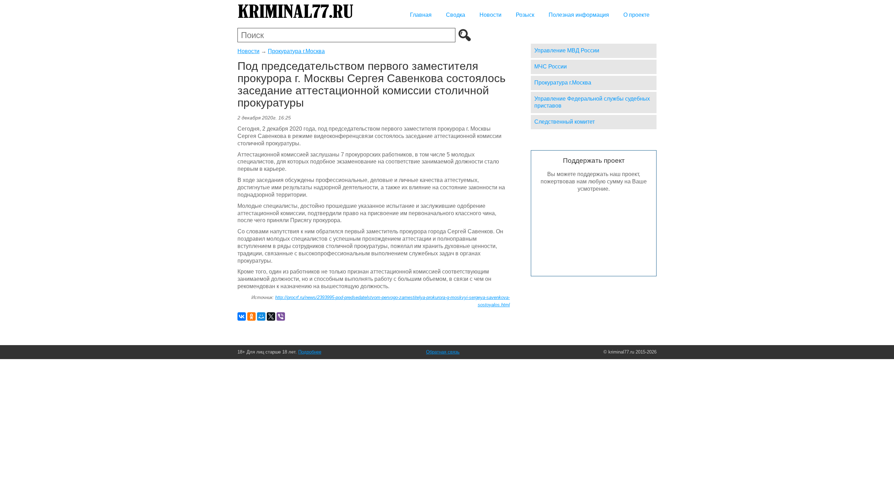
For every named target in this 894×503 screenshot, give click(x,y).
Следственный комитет (564, 122)
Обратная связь (443, 352)
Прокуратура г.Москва (296, 51)
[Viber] (281, 316)
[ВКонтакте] (241, 316)
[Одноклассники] (251, 316)
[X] (271, 316)
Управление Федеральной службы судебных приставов (592, 102)
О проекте (636, 15)
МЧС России (550, 67)
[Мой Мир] (261, 316)
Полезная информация (579, 15)
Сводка (455, 15)
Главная (421, 15)
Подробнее (309, 352)
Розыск (525, 15)
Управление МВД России (566, 50)
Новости (490, 15)
